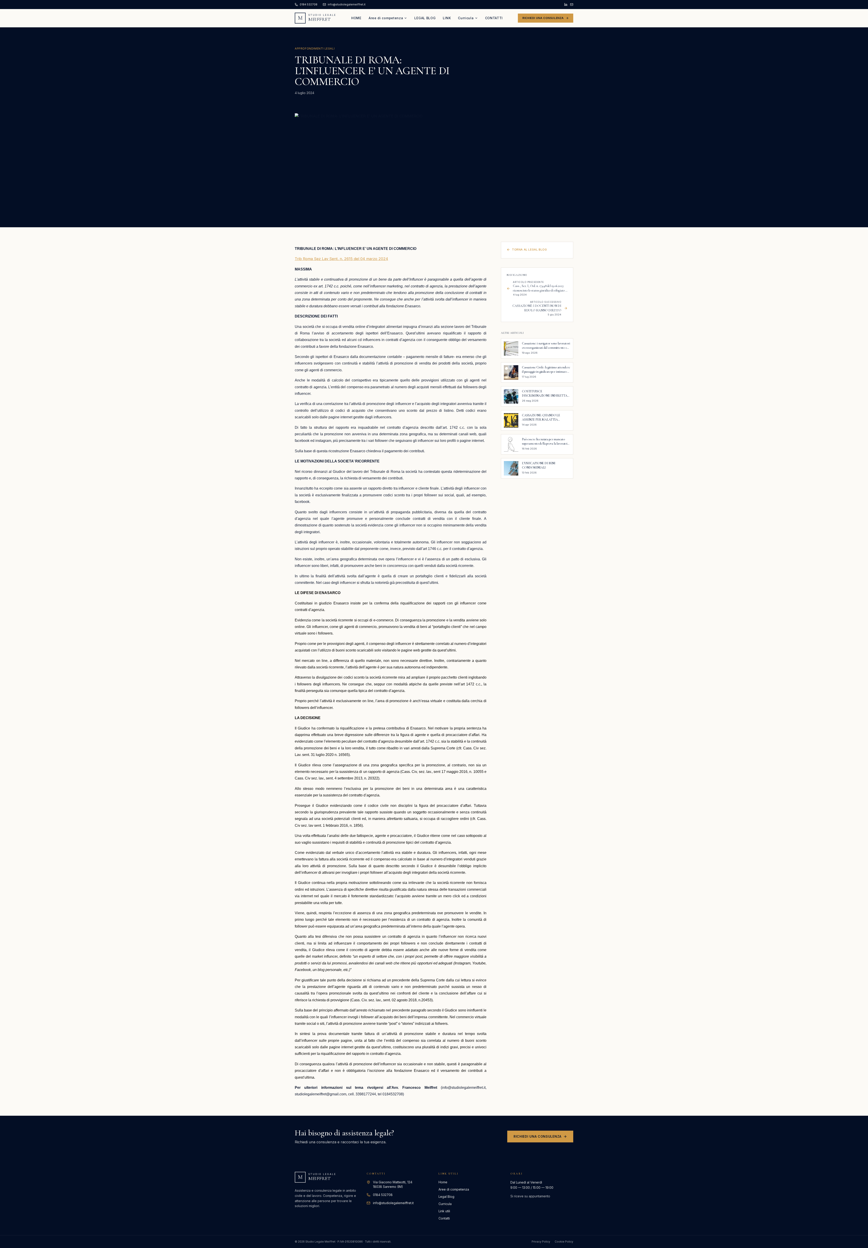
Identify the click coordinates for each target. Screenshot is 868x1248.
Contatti (494, 18)
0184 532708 (383, 1195)
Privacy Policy (541, 1241)
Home (356, 18)
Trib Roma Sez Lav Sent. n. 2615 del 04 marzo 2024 (341, 258)
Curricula (466, 18)
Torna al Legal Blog (529, 249)
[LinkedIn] (565, 4)
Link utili (444, 1211)
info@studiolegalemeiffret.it (393, 1203)
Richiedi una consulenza (543, 18)
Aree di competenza (386, 18)
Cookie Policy (564, 1241)
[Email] (571, 4)
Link (447, 18)
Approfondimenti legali (315, 48)
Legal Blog (425, 18)
